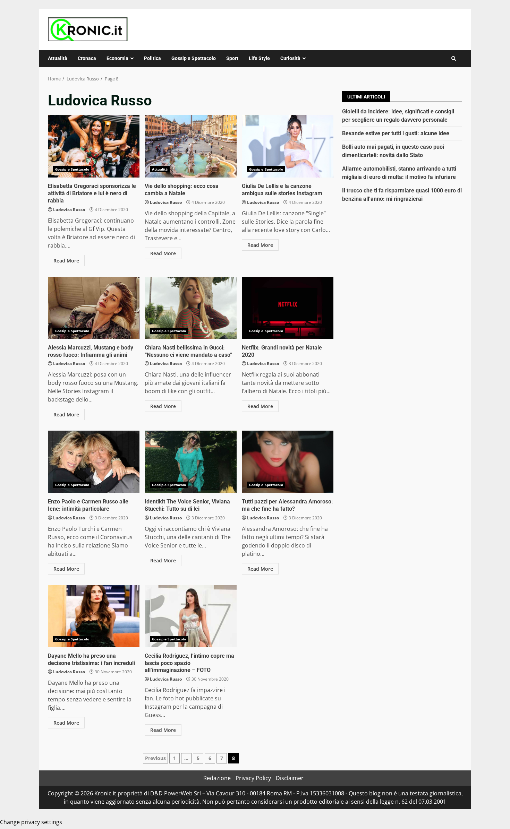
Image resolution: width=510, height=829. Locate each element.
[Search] (453, 58)
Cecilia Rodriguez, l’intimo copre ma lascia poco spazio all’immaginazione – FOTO (190, 616)
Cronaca (87, 58)
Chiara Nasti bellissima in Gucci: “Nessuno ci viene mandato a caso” (190, 308)
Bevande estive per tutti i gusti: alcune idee (395, 133)
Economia (117, 58)
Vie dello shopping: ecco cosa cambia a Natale (190, 146)
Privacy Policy (253, 778)
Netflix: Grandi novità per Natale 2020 (287, 308)
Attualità (57, 58)
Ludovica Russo (69, 210)
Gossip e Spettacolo (193, 58)
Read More (66, 260)
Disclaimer (290, 778)
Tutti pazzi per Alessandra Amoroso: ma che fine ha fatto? (287, 462)
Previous (155, 758)
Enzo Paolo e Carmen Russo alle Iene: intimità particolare (93, 462)
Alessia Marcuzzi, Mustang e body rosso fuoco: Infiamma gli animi (93, 308)
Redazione (217, 778)
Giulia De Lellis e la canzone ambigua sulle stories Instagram (287, 146)
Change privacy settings (31, 822)
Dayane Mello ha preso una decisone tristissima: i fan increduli (93, 616)
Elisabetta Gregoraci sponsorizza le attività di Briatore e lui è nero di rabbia (93, 146)
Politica (152, 58)
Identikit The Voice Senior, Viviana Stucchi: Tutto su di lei (190, 462)
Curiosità (290, 58)
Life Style (259, 58)
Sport (232, 58)
